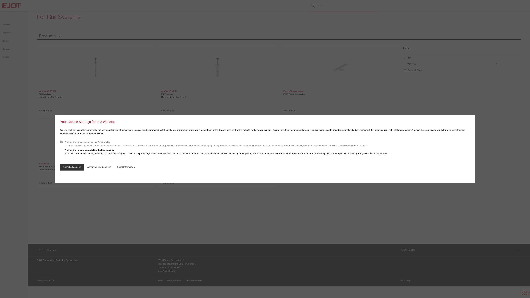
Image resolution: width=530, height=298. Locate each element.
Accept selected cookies (99, 167)
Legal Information (126, 167)
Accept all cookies (72, 167)
